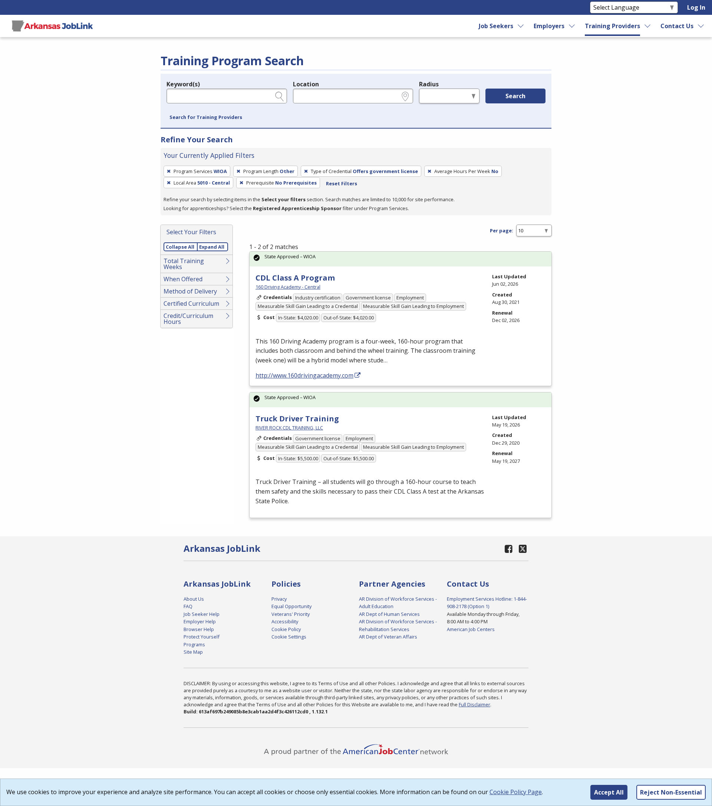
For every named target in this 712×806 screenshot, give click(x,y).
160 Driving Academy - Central (288, 286)
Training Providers (612, 26)
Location (306, 84)
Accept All (609, 792)
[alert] (400, 259)
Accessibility (284, 621)
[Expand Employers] (572, 26)
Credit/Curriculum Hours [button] (188, 319)
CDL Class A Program (295, 278)
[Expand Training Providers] (648, 26)
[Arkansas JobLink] (52, 26)
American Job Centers (471, 629)
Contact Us (676, 26)
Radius (429, 84)
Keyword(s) (183, 84)
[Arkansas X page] (522, 549)
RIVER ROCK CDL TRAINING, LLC (289, 427)
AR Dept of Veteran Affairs (388, 636)
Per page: (501, 230)
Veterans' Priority (290, 614)
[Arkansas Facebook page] (508, 549)
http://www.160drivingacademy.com (304, 375)
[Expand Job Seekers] (521, 26)
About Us (194, 599)
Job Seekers (496, 26)
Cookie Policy (286, 629)
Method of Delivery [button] (190, 291)
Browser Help (199, 629)
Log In (696, 7)
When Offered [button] (183, 279)
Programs (194, 644)
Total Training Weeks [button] (184, 264)
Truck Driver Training (297, 419)
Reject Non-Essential (671, 792)
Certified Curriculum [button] (191, 303)
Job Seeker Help (202, 614)
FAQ (188, 606)
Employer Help (200, 621)
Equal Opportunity (291, 606)
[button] (206, 117)
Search (515, 96)
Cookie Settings (288, 636)
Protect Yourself (202, 636)
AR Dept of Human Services (389, 614)
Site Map (193, 652)
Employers (549, 26)
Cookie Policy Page (516, 792)
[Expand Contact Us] (701, 26)
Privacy (279, 599)
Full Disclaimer (474, 704)
